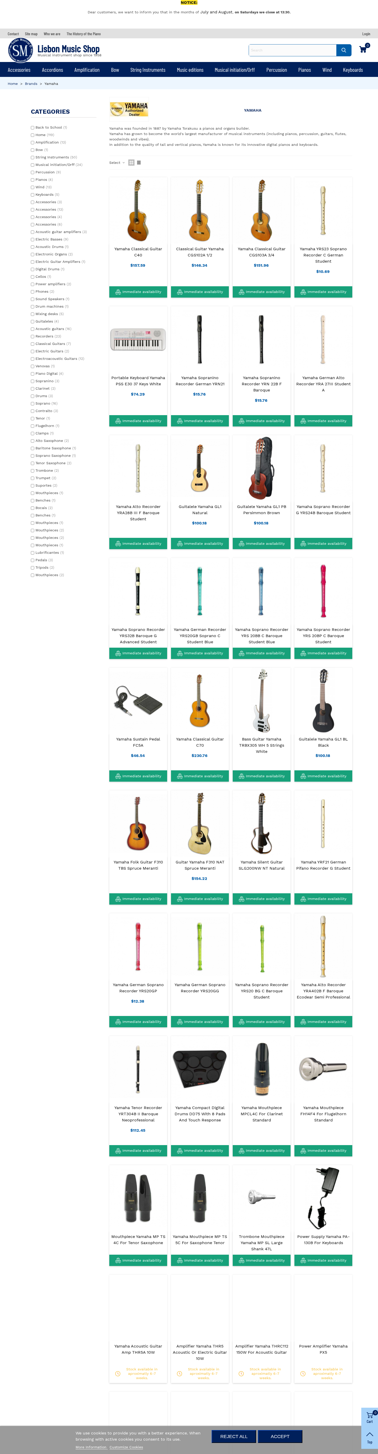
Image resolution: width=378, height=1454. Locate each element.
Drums (44, 396)
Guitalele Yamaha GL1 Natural (200, 509)
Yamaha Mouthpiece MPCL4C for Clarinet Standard (262, 1113)
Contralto (46, 411)
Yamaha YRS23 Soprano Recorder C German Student (323, 255)
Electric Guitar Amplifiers (60, 262)
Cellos (43, 276)
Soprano (46, 403)
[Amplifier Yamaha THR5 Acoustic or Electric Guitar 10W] (200, 1308)
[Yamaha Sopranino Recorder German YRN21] (200, 339)
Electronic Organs (54, 254)
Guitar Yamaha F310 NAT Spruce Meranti (200, 865)
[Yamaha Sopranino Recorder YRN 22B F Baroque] (262, 339)
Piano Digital (49, 373)
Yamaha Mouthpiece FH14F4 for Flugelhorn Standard (323, 1113)
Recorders (48, 336)
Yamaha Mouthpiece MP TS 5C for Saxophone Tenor (200, 1239)
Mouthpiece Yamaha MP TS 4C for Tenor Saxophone (138, 1239)
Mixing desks (49, 314)
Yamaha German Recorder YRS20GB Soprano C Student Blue (200, 635)
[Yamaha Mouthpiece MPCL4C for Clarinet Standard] (262, 1069)
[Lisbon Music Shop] (20, 50)
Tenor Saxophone (53, 463)
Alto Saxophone (52, 441)
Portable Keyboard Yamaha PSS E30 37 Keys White (138, 380)
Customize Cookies (126, 1447)
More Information (92, 1447)
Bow (115, 69)
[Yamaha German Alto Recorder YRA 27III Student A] (323, 339)
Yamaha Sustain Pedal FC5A (138, 742)
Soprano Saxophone (55, 455)
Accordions (52, 69)
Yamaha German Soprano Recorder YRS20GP (138, 987)
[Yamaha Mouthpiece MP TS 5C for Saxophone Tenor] (200, 1198)
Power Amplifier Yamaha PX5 (323, 1349)
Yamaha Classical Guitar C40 (138, 251)
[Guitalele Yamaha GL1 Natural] (200, 468)
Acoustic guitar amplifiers (61, 232)
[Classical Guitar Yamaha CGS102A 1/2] (200, 210)
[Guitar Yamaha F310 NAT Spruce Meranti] (200, 823)
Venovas (45, 366)
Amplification (87, 69)
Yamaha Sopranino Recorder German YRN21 (200, 380)
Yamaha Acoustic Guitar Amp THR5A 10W (138, 1349)
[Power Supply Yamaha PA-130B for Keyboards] (323, 1198)
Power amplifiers (53, 284)
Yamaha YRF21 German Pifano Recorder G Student (323, 865)
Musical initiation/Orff (235, 69)
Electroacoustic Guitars (59, 358)
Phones (44, 291)
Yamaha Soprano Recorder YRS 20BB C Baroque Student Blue (262, 635)
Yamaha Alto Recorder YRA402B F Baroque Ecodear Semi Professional (323, 991)
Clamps (44, 433)
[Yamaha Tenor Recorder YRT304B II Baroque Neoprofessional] (138, 1069)
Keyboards (353, 69)
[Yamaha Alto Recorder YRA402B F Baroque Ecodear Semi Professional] (323, 946)
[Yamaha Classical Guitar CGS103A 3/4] (262, 210)
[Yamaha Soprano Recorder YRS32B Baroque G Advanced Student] (138, 591)
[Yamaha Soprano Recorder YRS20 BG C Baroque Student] (262, 946)
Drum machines (52, 306)
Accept (280, 1436)
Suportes (46, 485)
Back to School (51, 127)
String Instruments (147, 69)
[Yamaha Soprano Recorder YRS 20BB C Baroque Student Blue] (262, 591)
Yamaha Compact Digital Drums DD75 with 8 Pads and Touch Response (200, 1113)
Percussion (276, 69)
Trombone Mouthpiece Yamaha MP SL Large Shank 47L (261, 1242)
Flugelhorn (47, 426)
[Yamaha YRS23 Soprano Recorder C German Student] (323, 210)
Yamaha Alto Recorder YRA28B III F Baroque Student (138, 512)
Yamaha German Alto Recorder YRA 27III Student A (323, 384)
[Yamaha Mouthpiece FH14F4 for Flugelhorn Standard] (323, 1069)
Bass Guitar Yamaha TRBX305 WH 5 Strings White (261, 745)
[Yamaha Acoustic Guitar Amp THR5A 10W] (138, 1308)
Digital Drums (50, 269)
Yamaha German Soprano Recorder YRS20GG (200, 987)
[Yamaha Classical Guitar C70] (200, 701)
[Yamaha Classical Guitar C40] (138, 210)
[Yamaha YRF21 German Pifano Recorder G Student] (323, 823)
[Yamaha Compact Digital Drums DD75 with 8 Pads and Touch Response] (200, 1069)
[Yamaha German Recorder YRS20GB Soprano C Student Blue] (200, 591)
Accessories (19, 69)
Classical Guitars (53, 344)
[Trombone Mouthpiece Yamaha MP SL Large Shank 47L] (262, 1198)
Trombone (47, 470)
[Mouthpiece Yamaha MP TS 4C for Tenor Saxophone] (138, 1198)
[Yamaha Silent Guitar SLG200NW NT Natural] (262, 823)
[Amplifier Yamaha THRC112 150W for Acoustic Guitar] (262, 1308)
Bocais (44, 508)
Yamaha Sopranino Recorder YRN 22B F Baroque (262, 384)
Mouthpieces (49, 493)
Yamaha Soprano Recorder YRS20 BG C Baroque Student (262, 991)
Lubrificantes (49, 552)
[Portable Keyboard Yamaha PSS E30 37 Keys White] (138, 339)
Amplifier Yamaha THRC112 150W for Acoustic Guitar (261, 1349)
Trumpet (45, 478)
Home (44, 135)
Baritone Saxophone (55, 448)
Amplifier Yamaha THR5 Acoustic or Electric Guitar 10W (200, 1352)
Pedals (44, 560)
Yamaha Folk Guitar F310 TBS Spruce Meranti (138, 865)
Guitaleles (47, 321)
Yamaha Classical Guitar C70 (200, 742)
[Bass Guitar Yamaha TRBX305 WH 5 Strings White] (262, 701)
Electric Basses (51, 239)
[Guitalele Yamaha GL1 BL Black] (323, 701)
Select (115, 162)
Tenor (42, 418)
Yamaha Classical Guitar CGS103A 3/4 (262, 251)
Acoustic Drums (52, 247)
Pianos (304, 69)
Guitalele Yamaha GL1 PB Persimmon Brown (261, 509)
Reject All (234, 1436)
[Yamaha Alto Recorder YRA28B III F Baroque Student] (138, 468)
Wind (327, 69)
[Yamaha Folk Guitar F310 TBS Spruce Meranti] (138, 823)
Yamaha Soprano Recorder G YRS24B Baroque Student (323, 509)
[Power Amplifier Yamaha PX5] (323, 1308)
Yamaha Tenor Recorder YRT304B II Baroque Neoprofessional (138, 1113)
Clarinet (45, 388)
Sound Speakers (52, 299)
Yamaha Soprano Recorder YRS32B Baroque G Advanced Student (138, 635)
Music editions (190, 69)
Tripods (44, 567)
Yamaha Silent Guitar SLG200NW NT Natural (262, 865)
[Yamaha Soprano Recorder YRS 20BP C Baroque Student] (323, 591)
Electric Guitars (52, 351)
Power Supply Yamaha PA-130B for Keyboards (323, 1239)
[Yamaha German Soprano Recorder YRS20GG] (200, 946)
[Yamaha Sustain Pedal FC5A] (138, 701)
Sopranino (47, 381)
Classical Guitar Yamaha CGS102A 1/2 (200, 251)
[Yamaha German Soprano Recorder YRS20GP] (138, 946)
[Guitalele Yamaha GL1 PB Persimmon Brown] (262, 468)
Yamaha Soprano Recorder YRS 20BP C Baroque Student (323, 635)
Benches (45, 500)
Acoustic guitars (53, 329)
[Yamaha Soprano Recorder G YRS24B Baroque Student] (323, 468)
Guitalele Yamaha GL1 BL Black (323, 742)
